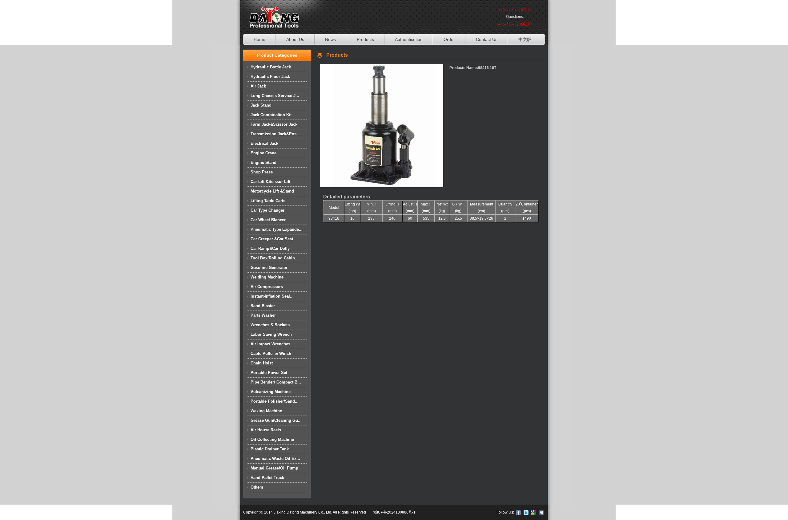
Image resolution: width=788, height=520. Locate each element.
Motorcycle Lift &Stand (272, 191)
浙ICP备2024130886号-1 (394, 512)
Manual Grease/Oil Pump (274, 468)
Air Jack (258, 86)
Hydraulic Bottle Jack (271, 67)
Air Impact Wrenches (270, 344)
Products (365, 39)
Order (449, 39)
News (330, 39)
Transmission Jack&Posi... (276, 134)
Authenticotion (409, 39)
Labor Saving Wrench (271, 334)
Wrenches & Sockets (270, 325)
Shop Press (262, 172)
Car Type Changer (267, 210)
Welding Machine (267, 277)
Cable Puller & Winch (271, 353)
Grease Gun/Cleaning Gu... (276, 420)
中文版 (524, 39)
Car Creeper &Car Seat (272, 239)
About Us (295, 39)
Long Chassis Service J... (275, 95)
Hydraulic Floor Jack (270, 76)
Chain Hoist (262, 363)
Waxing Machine (266, 410)
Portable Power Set (269, 372)
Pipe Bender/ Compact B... (276, 382)
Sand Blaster (263, 305)
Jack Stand (261, 105)
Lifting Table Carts (268, 200)
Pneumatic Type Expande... (277, 229)
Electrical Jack (264, 143)
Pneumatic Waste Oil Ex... (275, 458)
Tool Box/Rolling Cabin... (275, 258)
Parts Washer (263, 315)
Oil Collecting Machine (272, 439)
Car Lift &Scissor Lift (270, 181)
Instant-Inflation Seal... (272, 296)
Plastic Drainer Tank (270, 449)
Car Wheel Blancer (268, 219)
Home (259, 39)
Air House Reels (266, 430)
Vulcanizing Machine (271, 391)
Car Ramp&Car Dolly (270, 248)
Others (257, 487)
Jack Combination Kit (271, 114)
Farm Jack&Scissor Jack (274, 124)
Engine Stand (263, 162)
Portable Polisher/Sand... (275, 401)
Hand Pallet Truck (267, 477)
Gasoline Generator (269, 267)
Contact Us (486, 39)
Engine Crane (263, 153)
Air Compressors (267, 286)
